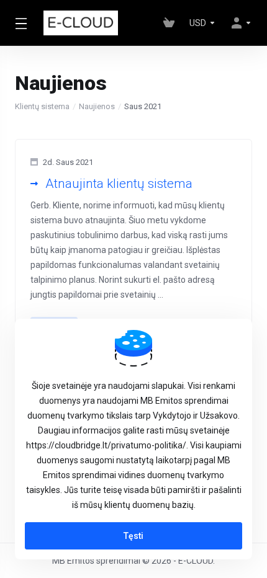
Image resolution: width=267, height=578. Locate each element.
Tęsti (133, 536)
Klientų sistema (42, 106)
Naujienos (97, 106)
